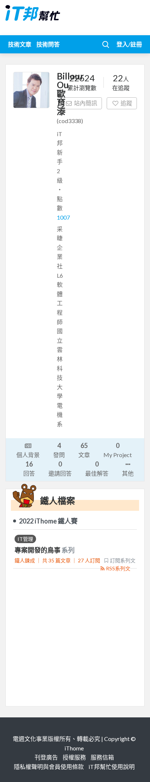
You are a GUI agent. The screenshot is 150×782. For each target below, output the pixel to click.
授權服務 (74, 757)
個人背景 (28, 454)
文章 (84, 449)
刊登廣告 (46, 757)
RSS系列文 (118, 568)
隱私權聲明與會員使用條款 (49, 766)
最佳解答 (96, 468)
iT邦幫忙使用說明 (111, 766)
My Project (117, 449)
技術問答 (48, 44)
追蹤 (126, 102)
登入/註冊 (129, 44)
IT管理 (25, 539)
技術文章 (19, 44)
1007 (63, 217)
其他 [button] (128, 473)
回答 (29, 468)
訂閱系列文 (122, 560)
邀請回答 (60, 468)
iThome (74, 748)
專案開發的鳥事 (38, 550)
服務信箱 (102, 757)
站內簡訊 (85, 102)
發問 (59, 449)
